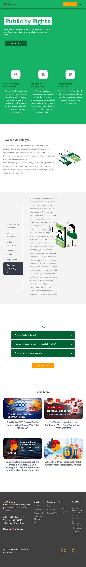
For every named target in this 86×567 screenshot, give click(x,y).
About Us (51, 509)
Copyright (38, 509)
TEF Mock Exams (76, 533)
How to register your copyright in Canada (77, 511)
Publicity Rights (38, 518)
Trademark (38, 513)
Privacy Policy (75, 550)
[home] (10, 4)
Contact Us (70, 4)
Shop (36, 523)
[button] (80, 4)
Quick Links (39, 502)
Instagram (63, 512)
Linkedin (62, 508)
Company (51, 502)
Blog (49, 506)
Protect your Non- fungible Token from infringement (77, 523)
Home (36, 506)
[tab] (13, 226)
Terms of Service (63, 550)
